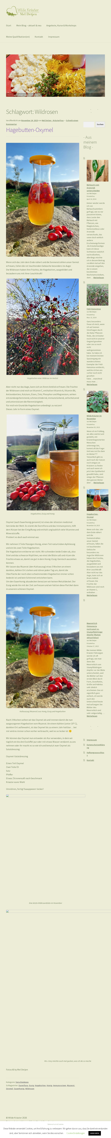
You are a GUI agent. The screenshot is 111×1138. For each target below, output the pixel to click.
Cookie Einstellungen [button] (75, 1133)
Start (8, 25)
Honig (49, 1085)
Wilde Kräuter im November (94, 417)
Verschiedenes (22, 1082)
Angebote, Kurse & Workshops (61, 25)
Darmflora (23, 1085)
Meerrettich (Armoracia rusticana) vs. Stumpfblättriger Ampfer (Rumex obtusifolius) (94, 630)
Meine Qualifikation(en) (18, 36)
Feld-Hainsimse (94, 309)
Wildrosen (29, 1088)
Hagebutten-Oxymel (29, 129)
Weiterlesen (98, 277)
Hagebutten (40, 1085)
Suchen (100, 124)
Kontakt (39, 36)
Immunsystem (59, 1085)
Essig (31, 1085)
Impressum (53, 36)
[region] (55, 80)
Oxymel (9, 1088)
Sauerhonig (19, 1088)
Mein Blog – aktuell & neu (28, 25)
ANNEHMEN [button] (94, 1133)
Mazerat (70, 1085)
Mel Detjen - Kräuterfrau (53, 120)
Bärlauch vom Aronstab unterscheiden (93, 188)
